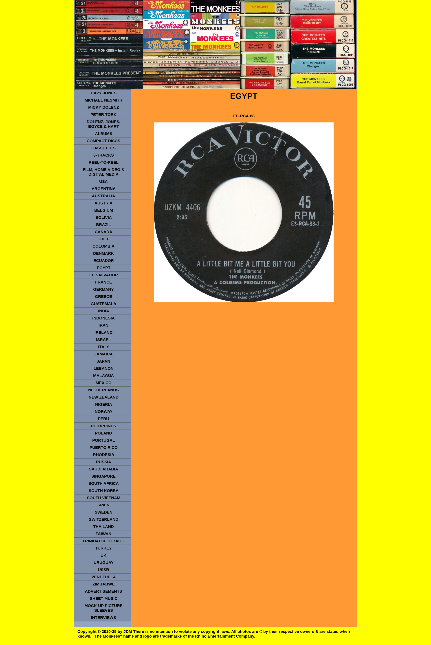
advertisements (103, 591)
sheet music (103, 598)
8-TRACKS (103, 155)
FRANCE (103, 282)
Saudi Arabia (103, 469)
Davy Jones (104, 93)
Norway (103, 411)
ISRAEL (103, 339)
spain (103, 505)
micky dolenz (103, 107)
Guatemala (103, 303)
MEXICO (104, 383)
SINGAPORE (103, 476)
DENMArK (103, 253)
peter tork (103, 114)
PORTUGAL (103, 440)
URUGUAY (104, 562)
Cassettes (103, 148)
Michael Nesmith (103, 100)
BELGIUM (103, 210)
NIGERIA (103, 404)
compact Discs (103, 141)
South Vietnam (103, 498)
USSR (103, 569)
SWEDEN (103, 512)
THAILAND (103, 526)
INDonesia (103, 318)
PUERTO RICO (104, 447)
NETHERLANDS (103, 390)
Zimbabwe (103, 584)
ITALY (103, 347)
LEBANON (104, 368)
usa (103, 181)
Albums (103, 133)
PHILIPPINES (103, 426)
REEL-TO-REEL (104, 162)
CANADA (103, 232)
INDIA (103, 311)
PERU (103, 419)
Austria (103, 203)
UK (103, 555)
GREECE (103, 296)
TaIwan (103, 534)
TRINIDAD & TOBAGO (103, 541)
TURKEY (103, 548)
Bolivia (103, 217)
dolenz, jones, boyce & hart (103, 124)
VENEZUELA (103, 577)
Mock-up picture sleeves (103, 608)
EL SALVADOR (103, 275)
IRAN (103, 325)
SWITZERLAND (103, 519)
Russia (103, 462)
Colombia (103, 246)
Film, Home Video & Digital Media (103, 172)
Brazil (103, 224)
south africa (103, 483)
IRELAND (103, 332)
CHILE (103, 239)
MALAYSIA (103, 375)
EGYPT (103, 268)
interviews (103, 617)
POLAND (103, 433)
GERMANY (103, 289)
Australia (103, 196)
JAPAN (103, 361)
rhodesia (103, 454)
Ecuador (103, 260)
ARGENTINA (104, 188)
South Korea (104, 490)
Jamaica (103, 354)
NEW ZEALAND (104, 397)
